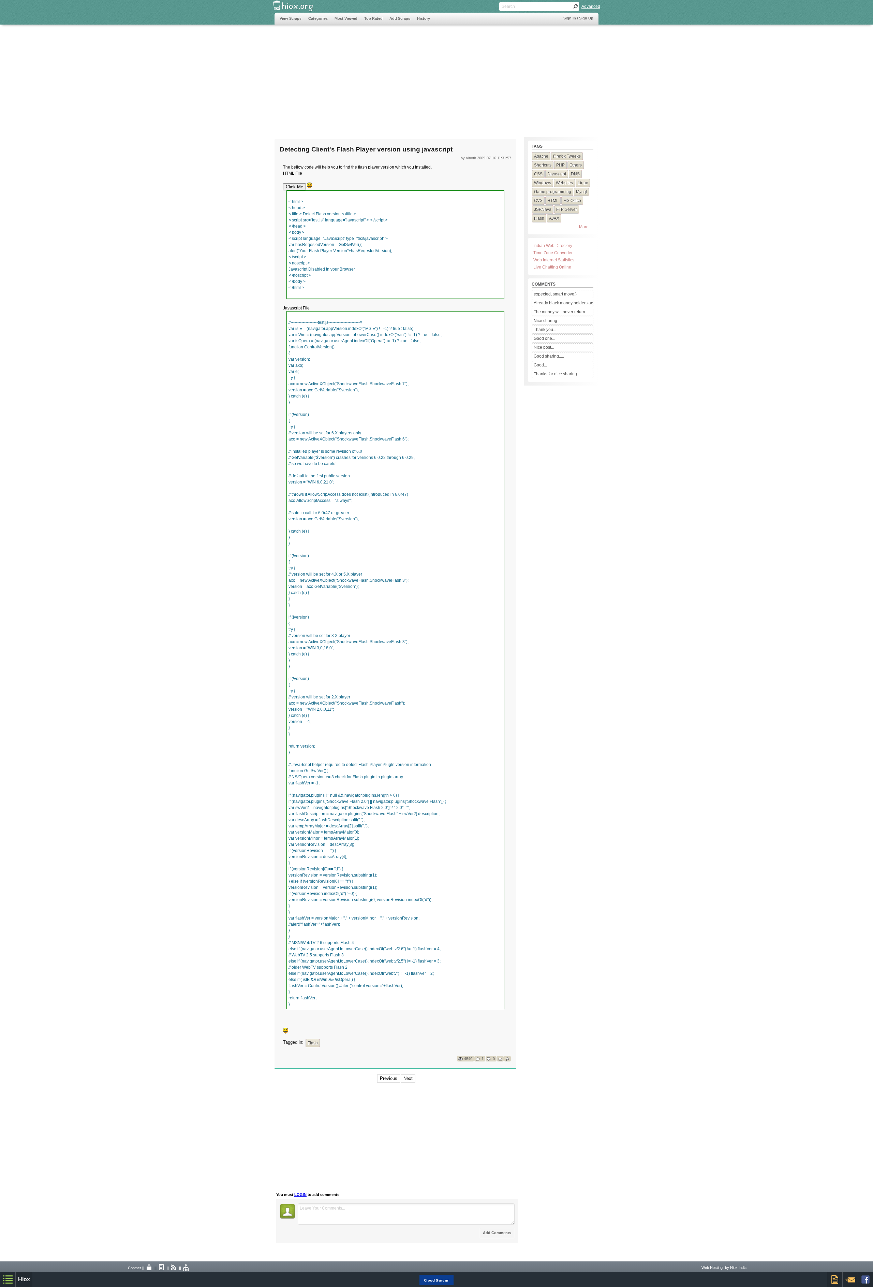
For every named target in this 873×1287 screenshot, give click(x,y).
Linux (583, 182)
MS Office (572, 200)
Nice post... (544, 347)
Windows (542, 182)
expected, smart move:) (555, 294)
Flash (313, 1043)
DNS (575, 174)
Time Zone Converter (553, 252)
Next (408, 1078)
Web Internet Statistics (553, 260)
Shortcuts (542, 165)
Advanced (590, 6)
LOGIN (300, 1194)
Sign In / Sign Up (578, 18)
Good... (540, 365)
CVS (538, 200)
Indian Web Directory (552, 245)
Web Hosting (712, 1268)
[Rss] (174, 1267)
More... (585, 227)
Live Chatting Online (552, 267)
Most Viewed (346, 18)
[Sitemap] (186, 1267)
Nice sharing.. (546, 320)
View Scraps (290, 18)
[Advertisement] (399, 77)
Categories (318, 18)
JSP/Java (542, 209)
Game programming (552, 191)
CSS (538, 174)
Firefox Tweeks (567, 156)
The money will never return (559, 311)
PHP (560, 165)
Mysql (581, 191)
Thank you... (545, 329)
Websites (564, 182)
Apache (541, 156)
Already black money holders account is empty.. (563, 303)
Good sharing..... (549, 356)
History (423, 18)
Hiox (24, 1279)
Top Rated (373, 18)
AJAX (554, 218)
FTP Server (566, 209)
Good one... (544, 338)
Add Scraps (399, 18)
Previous (388, 1078)
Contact (134, 1268)
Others (575, 165)
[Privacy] (149, 1267)
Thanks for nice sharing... (557, 374)
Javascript (556, 174)
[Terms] (162, 1267)
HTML (553, 200)
